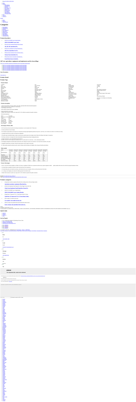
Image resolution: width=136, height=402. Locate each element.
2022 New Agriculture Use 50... (11, 50)
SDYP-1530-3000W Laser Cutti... (12, 42)
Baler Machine (5, 27)
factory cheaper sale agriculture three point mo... (15, 204)
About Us (4, 15)
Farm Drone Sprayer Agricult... (11, 58)
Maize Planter (19, 230)
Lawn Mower (7, 11)
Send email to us (3, 75)
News (4, 14)
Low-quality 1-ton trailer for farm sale (13, 200)
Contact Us (4, 16)
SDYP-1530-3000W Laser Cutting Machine (14, 192)
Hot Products (19, 229)
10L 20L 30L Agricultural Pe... (11, 46)
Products (4, 4)
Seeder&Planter (5, 28)
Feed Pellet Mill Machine (12, 230)
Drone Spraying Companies (27, 230)
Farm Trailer (7, 8)
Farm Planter (34, 230)
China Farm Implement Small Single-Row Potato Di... (16, 188)
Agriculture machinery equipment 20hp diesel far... (16, 184)
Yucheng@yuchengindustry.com (8, 247)
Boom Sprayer (7, 10)
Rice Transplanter (8, 7)
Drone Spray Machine (4, 230)
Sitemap (23, 229)
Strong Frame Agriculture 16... (11, 54)
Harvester (6, 6)
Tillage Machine (7, 12)
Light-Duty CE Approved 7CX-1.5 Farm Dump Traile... (17, 196)
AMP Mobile (27, 229)
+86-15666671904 (6, 255)
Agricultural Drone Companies (42, 230)
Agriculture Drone (8, 13)
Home (4, 3)
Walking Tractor (7, 9)
